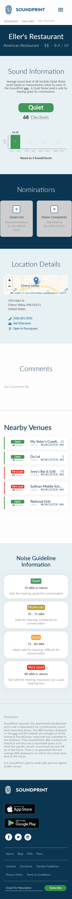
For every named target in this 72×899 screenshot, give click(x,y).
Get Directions (22, 323)
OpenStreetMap (33, 293)
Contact (11, 866)
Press (39, 853)
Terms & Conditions (39, 874)
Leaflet (17, 293)
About (10, 853)
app (26, 88)
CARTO (63, 293)
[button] (36, 281)
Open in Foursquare (25, 328)
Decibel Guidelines (47, 866)
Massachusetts (11, 21)
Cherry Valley (28, 21)
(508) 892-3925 (22, 318)
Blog (20, 853)
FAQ (29, 853)
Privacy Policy (14, 874)
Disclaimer (26, 866)
